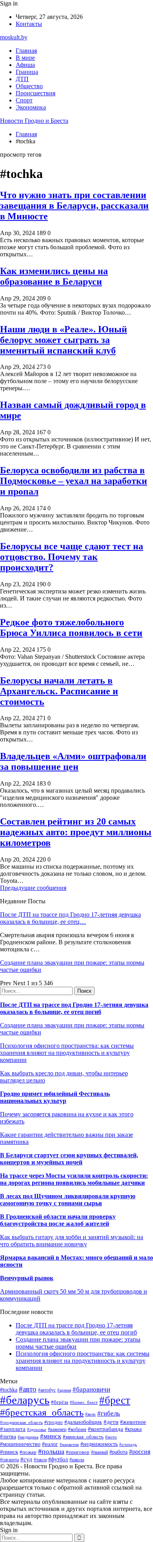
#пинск (9, 1452)
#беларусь (24, 1400)
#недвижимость (99, 1444)
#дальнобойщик (83, 1422)
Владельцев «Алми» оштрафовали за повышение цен (73, 761)
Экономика (31, 107)
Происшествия (35, 93)
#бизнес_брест (84, 1402)
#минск (50, 1436)
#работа (118, 1452)
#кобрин (77, 1429)
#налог (50, 1444)
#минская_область (83, 1437)
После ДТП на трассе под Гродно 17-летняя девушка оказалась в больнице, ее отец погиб (74, 1008)
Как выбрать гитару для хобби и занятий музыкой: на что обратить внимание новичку (71, 1240)
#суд (26, 1459)
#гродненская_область (21, 1422)
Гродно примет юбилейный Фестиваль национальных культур (55, 1097)
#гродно (53, 1422)
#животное (133, 1422)
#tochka (8, 1389)
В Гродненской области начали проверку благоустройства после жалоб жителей (58, 1220)
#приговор (77, 1452)
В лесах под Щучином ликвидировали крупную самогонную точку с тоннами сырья (67, 1200)
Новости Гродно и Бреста (34, 120)
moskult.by (13, 37)
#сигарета (9, 1459)
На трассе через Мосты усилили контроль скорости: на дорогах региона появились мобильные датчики (74, 1179)
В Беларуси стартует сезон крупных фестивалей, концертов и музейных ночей (69, 1159)
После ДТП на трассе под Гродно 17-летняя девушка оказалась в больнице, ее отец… (70, 918)
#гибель (108, 1413)
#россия (139, 1451)
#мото (111, 1437)
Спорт (24, 100)
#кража (133, 1429)
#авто (27, 1389)
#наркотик (69, 1444)
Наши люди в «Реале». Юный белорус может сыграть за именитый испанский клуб (63, 340)
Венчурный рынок (26, 1278)
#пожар (28, 1452)
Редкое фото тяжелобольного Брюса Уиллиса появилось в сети (71, 627)
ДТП (22, 79)
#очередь (128, 1444)
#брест (114, 1400)
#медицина (28, 1437)
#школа (76, 1459)
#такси (40, 1459)
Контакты (29, 23)
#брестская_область (42, 1412)
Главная (26, 50)
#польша (51, 1451)
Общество (29, 86)
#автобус (47, 1390)
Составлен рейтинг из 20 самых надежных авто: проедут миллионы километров (75, 832)
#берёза (59, 1402)
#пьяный (99, 1452)
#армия (64, 1390)
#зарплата (13, 1428)
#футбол (58, 1459)
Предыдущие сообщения (33, 887)
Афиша (25, 64)
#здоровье (36, 1429)
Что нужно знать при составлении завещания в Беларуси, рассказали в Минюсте (74, 205)
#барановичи (91, 1389)
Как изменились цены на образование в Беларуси (54, 276)
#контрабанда (105, 1429)
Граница (27, 72)
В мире (25, 57)
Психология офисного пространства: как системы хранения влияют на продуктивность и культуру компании (67, 1052)
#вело (90, 1414)
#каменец (57, 1429)
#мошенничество (20, 1444)
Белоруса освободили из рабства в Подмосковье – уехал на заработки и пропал (73, 481)
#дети (111, 1421)
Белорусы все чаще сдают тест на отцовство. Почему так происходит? (71, 557)
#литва (8, 1437)
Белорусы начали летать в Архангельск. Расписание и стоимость (59, 691)
